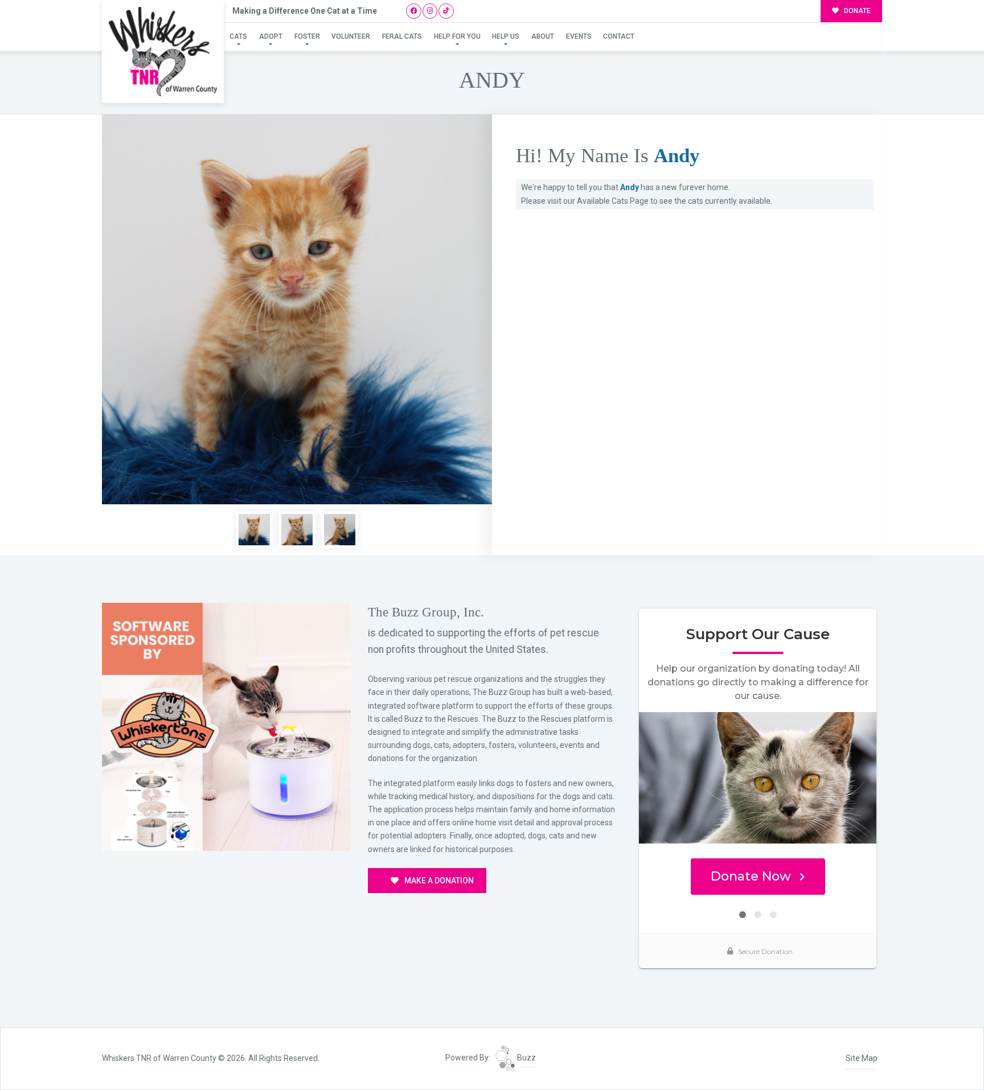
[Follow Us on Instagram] (430, 11)
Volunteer (350, 36)
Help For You (457, 36)
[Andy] (297, 309)
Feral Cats (402, 36)
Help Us (505, 36)
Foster (307, 36)
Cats (238, 36)
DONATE (856, 11)
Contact (618, 36)
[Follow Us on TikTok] (446, 11)
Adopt (270, 36)
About (542, 36)
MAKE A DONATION (438, 880)
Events (579, 36)
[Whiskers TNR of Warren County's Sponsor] (226, 726)
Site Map (862, 1058)
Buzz (525, 1057)
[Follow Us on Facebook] (413, 11)
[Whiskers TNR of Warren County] (163, 51)
